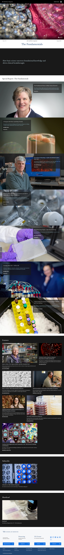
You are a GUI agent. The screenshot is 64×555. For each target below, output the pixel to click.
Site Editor (15, 548)
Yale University (16, 550)
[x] (51, 539)
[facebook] (53, 537)
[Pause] (58, 37)
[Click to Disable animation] (63, 278)
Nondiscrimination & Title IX (42, 548)
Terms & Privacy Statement (6, 550)
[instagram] (55, 537)
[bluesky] (51, 537)
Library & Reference (29, 550)
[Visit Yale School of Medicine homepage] (10, 531)
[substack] (60, 537)
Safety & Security (52, 548)
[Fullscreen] (61, 37)
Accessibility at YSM (29, 548)
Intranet (4, 548)
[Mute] (60, 37)
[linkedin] (58, 537)
